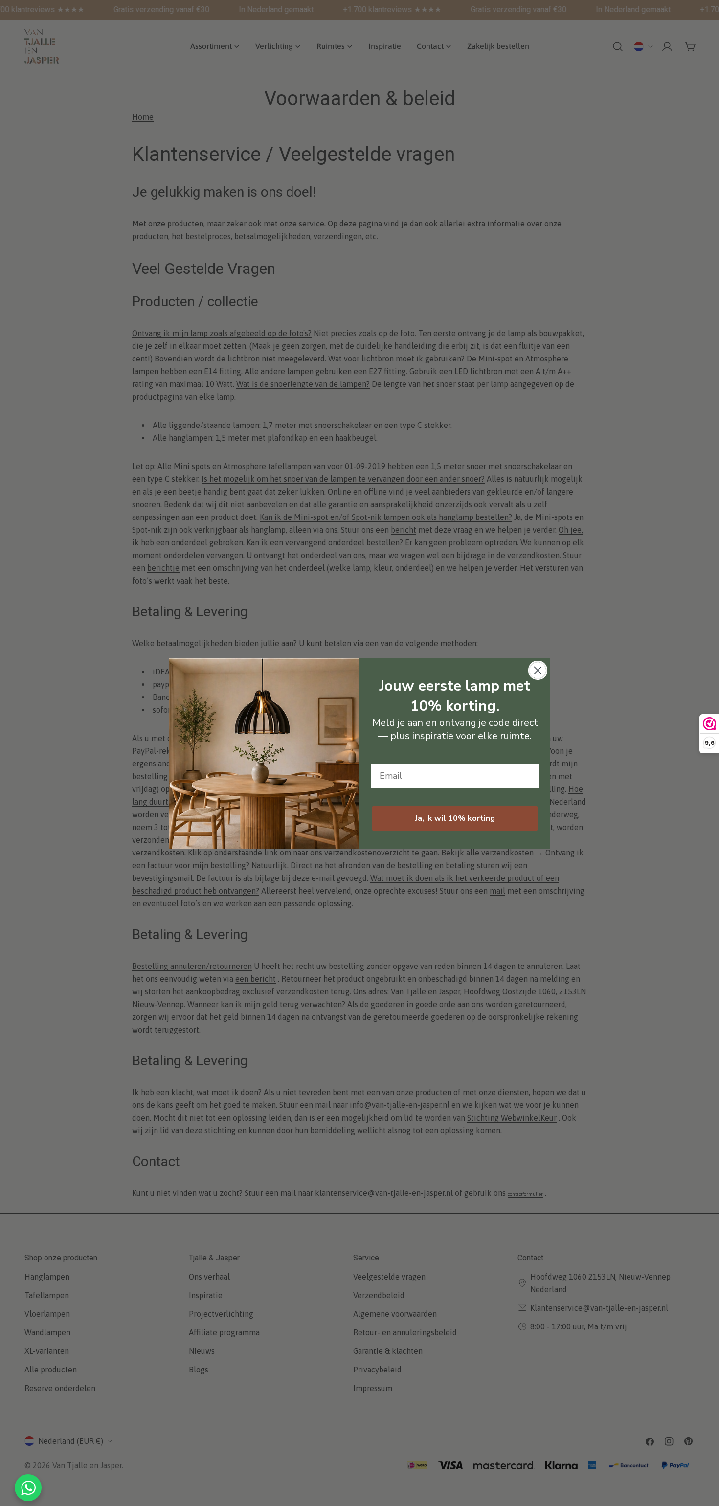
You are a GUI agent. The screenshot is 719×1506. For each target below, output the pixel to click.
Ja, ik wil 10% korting (455, 818)
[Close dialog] (537, 670)
